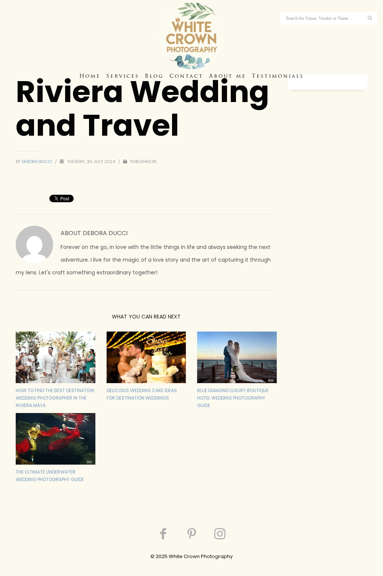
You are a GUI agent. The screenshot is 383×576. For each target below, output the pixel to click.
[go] (370, 18)
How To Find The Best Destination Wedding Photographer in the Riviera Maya (55, 398)
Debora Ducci (37, 161)
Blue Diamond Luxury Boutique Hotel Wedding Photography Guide (233, 398)
